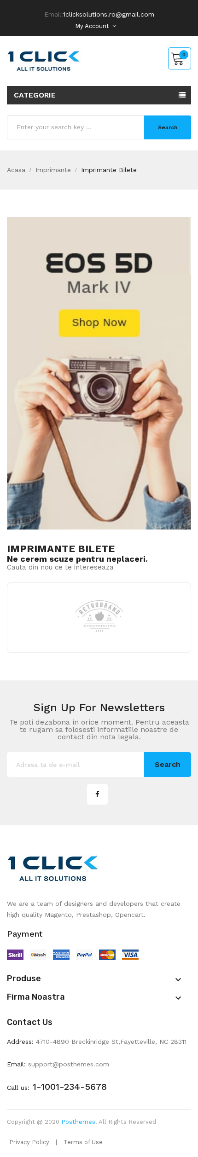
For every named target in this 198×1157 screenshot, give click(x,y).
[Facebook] (97, 794)
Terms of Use (83, 1142)
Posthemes (78, 1121)
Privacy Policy (29, 1142)
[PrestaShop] (99, 372)
